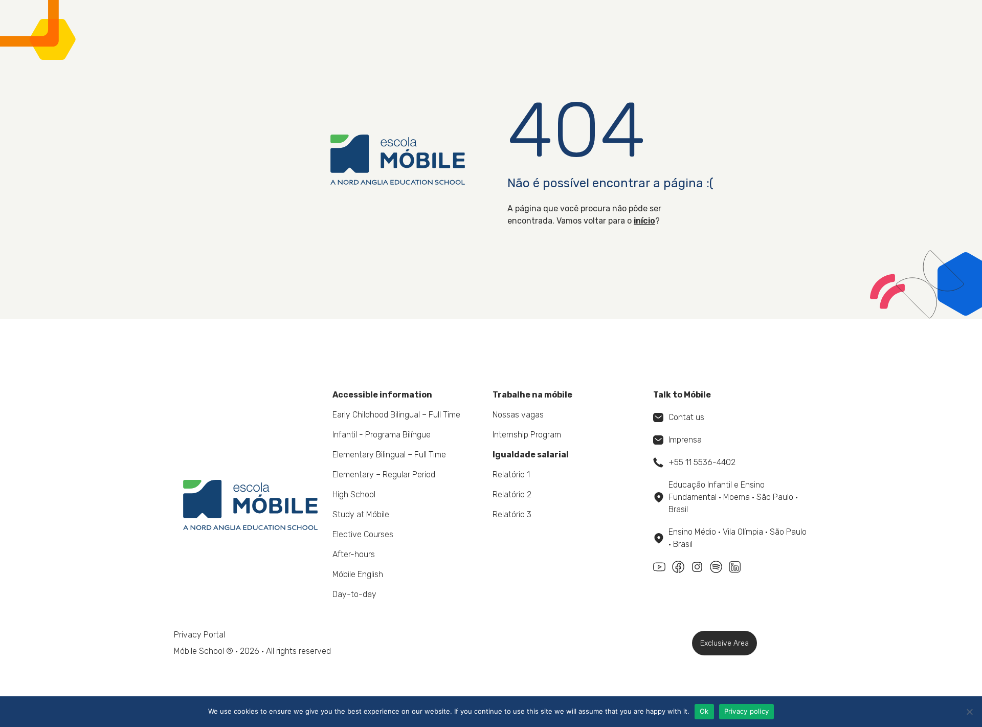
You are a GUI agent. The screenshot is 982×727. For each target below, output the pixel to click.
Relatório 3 (512, 514)
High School (353, 494)
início (644, 221)
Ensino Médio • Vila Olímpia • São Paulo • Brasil (737, 538)
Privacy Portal (199, 635)
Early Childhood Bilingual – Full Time (396, 415)
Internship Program (527, 434)
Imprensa (685, 440)
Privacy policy (746, 711)
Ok (704, 711)
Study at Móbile (360, 514)
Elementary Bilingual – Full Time (389, 454)
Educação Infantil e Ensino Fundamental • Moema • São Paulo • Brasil (733, 497)
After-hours (353, 554)
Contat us (686, 417)
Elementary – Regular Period (383, 474)
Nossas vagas (518, 415)
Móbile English (357, 574)
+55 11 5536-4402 (701, 462)
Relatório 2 (512, 494)
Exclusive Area (724, 643)
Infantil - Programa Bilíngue (381, 434)
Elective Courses (362, 534)
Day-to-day (354, 594)
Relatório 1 (511, 474)
